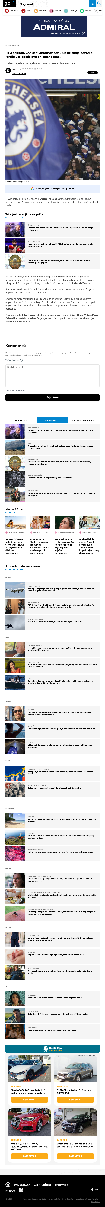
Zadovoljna (42, 1185)
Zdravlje (88, 11)
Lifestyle (58, 11)
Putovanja (73, 11)
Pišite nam (27, 1199)
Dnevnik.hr (14, 11)
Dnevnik (22, 1185)
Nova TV (7, 1185)
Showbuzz (63, 1185)
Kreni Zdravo (21, 1190)
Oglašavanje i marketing (51, 1199)
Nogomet (26, 4)
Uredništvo (36, 1199)
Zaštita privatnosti (83, 1199)
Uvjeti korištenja (68, 1199)
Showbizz (42, 11)
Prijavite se (53, 397)
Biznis (101, 11)
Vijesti (29, 11)
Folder (10, 1190)
